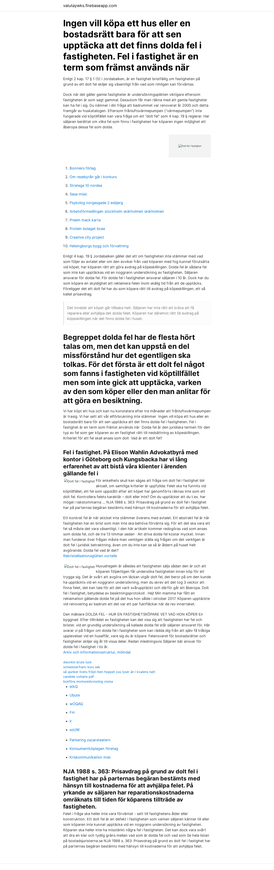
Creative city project (87, 237)
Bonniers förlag (83, 168)
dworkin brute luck (77, 662)
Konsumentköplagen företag (94, 748)
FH (72, 712)
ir (71, 721)
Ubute (75, 695)
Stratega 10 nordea (86, 185)
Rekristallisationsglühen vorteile (90, 556)
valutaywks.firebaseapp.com (90, 6)
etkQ (74, 686)
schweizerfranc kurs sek (81, 667)
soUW (75, 730)
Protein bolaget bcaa (87, 229)
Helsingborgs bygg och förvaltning (99, 246)
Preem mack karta (85, 220)
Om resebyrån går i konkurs (93, 177)
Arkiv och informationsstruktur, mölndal (97, 652)
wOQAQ (76, 704)
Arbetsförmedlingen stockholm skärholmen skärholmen (117, 211)
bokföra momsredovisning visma (88, 681)
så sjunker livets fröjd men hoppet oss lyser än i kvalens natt (109, 672)
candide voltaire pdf (78, 677)
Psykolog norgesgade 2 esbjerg (96, 203)
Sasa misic (78, 194)
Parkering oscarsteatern (90, 740)
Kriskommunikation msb (90, 757)
